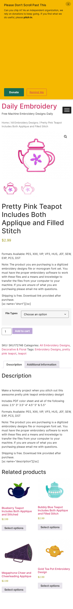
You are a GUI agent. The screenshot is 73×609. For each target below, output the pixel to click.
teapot (22, 353)
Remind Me (37, 92)
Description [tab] (14, 364)
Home (5, 122)
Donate (14, 92)
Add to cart (22, 331)
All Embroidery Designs (24, 122)
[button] (65, 137)
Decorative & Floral (14, 349)
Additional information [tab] (41, 364)
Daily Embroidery (29, 106)
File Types (11, 313)
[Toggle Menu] (67, 110)
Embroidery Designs (48, 349)
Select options (13, 528)
